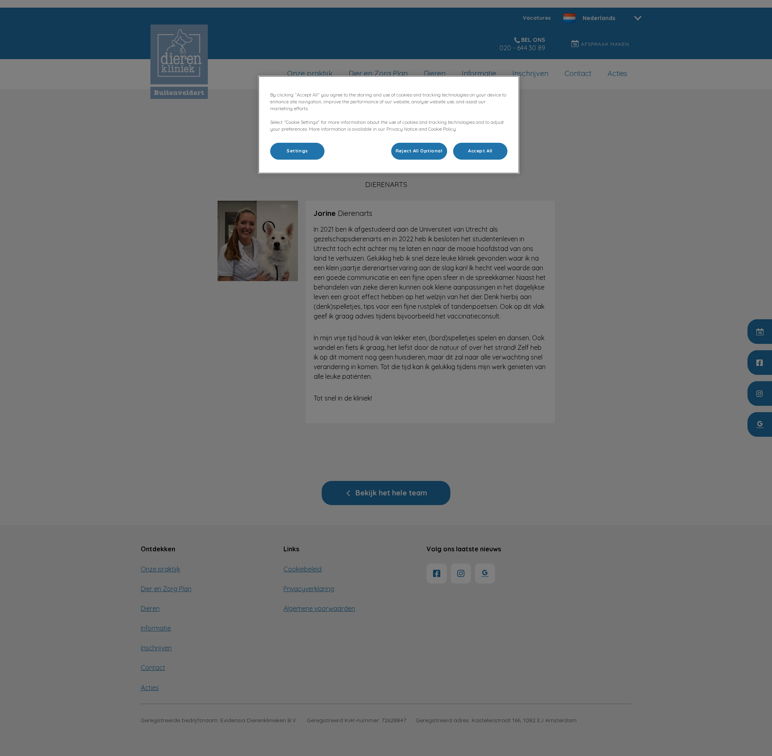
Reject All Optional (419, 151)
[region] (388, 125)
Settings (297, 151)
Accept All (480, 151)
